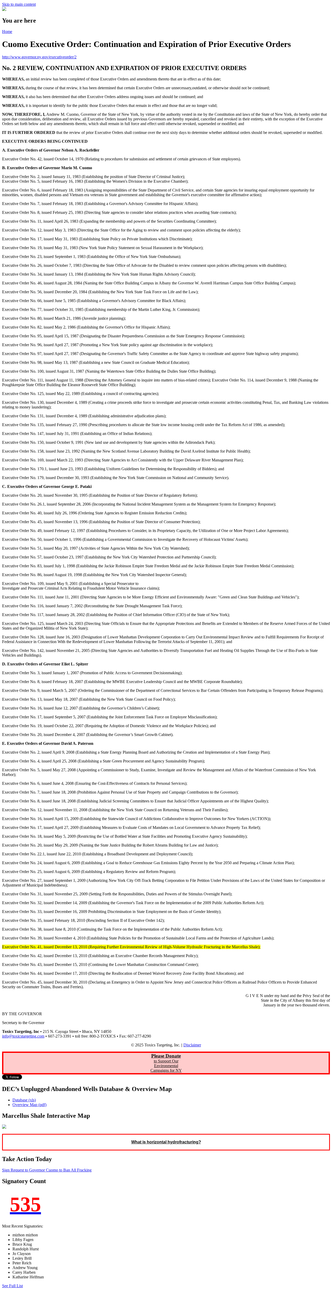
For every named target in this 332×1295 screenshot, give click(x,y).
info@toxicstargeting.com (23, 1036)
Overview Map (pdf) (29, 1104)
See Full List (12, 1286)
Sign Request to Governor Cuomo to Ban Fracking (47, 1170)
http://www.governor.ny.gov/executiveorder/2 (39, 57)
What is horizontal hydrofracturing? (166, 1142)
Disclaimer (192, 1045)
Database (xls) (24, 1100)
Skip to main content (19, 4)
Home (7, 31)
